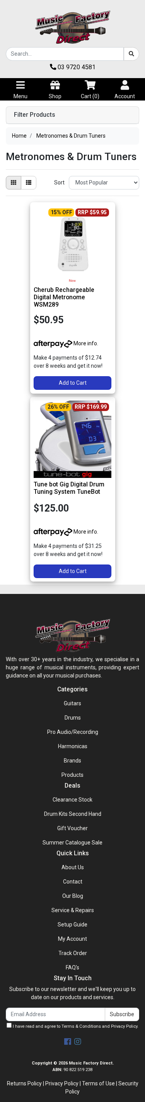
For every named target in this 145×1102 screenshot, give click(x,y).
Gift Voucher (72, 828)
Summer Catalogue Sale (72, 842)
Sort (59, 182)
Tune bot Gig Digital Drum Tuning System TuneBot (69, 488)
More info (84, 343)
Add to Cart (73, 383)
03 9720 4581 (76, 67)
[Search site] (131, 54)
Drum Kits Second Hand (72, 814)
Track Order (72, 953)
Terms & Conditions (81, 1026)
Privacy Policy (124, 1026)
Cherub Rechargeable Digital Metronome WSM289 (64, 297)
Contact (72, 882)
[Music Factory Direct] (72, 27)
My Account (72, 939)
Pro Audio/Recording (72, 732)
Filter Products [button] (34, 114)
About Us (72, 867)
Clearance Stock (72, 800)
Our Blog (72, 896)
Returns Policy (24, 1083)
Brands (72, 760)
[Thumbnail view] (13, 182)
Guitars (72, 703)
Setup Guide (72, 924)
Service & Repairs (72, 910)
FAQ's (72, 967)
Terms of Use (98, 1083)
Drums (73, 718)
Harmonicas (72, 746)
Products (72, 775)
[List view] (28, 182)
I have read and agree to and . (75, 1026)
